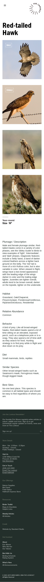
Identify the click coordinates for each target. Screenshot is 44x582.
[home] (35, 10)
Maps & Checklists (9, 507)
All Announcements (9, 565)
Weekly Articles (8, 514)
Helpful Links (7, 509)
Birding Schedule (9, 556)
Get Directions (7, 461)
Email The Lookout (9, 470)
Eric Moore (6, 544)
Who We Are (7, 547)
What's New (7, 562)
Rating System (8, 558)
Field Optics (7, 489)
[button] (5, 5)
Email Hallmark (8, 472)
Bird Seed (6, 487)
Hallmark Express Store (11, 492)
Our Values (6, 549)
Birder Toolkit (7, 504)
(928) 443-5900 (8, 468)
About (4, 542)
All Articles (6, 516)
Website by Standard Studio (13, 529)
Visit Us (5, 454)
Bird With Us (7, 553)
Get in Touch (7, 466)
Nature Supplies (8, 485)
